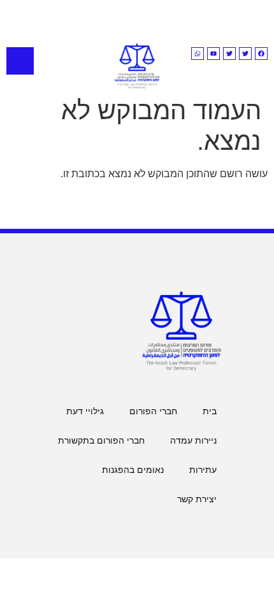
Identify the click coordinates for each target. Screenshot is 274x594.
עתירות (203, 470)
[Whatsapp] (197, 53)
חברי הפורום (153, 411)
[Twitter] (245, 53)
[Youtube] (213, 53)
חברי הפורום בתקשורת (101, 440)
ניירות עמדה (193, 440)
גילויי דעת (85, 411)
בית (210, 411)
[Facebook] (261, 53)
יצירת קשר (197, 499)
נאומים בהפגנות (133, 470)
